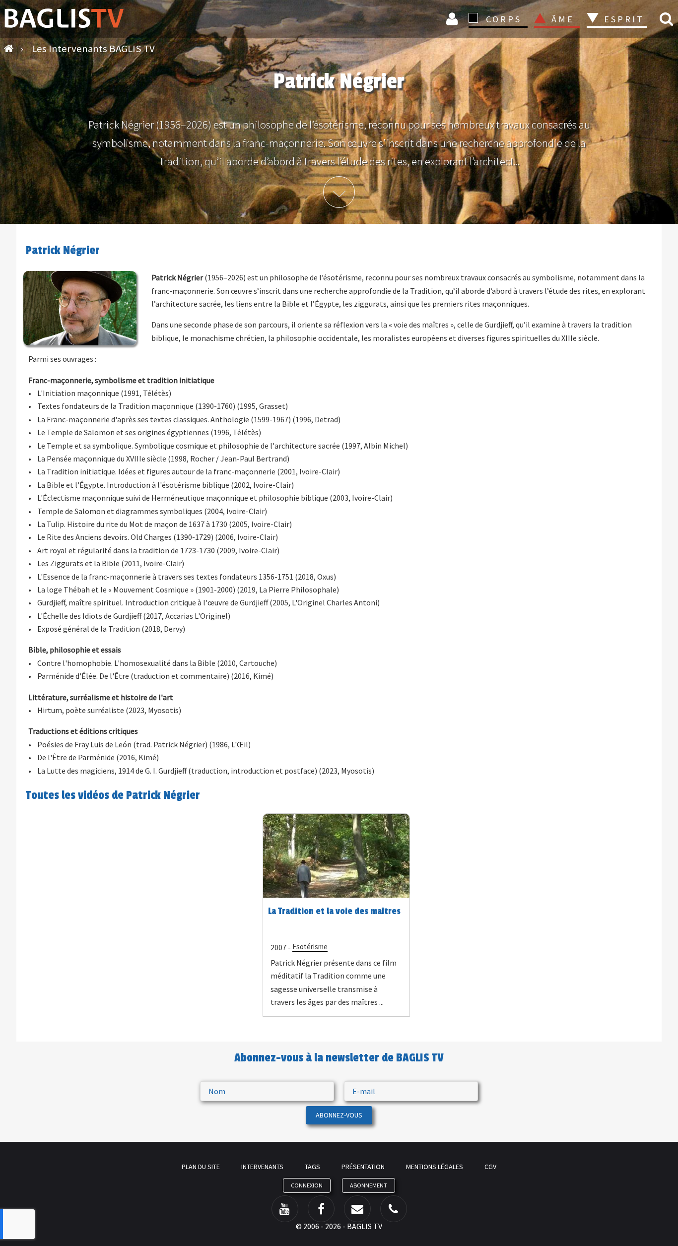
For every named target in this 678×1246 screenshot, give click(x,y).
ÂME (562, 19)
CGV (490, 1166)
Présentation (363, 1166)
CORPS (504, 19)
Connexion (453, 18)
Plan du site (201, 1166)
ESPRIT (622, 19)
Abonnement (368, 1185)
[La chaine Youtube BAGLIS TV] (284, 1208)
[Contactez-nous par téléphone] (393, 1208)
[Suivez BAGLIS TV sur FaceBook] (321, 1208)
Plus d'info (339, 192)
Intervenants (262, 1166)
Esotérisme (310, 946)
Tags (312, 1166)
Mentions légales (434, 1166)
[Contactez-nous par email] (357, 1208)
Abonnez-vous (339, 1115)
